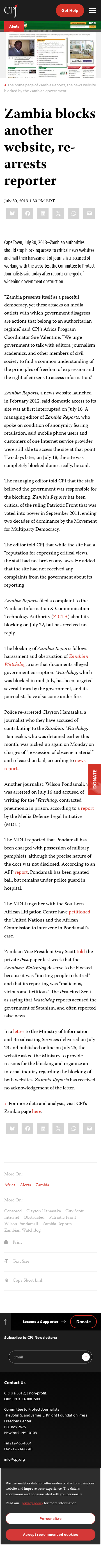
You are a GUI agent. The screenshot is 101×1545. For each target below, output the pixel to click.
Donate (83, 1321)
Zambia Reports (57, 1224)
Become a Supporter (40, 1321)
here (36, 1112)
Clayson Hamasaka (43, 1211)
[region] (50, 1506)
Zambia (42, 1185)
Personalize (50, 1519)
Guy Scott (74, 1211)
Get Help (70, 10)
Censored (13, 1211)
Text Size (20, 1261)
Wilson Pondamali (21, 1224)
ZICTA (60, 617)
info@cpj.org (14, 1459)
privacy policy (32, 1503)
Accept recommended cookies (50, 1534)
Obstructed (34, 1218)
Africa (9, 1185)
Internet (11, 1218)
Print (17, 1242)
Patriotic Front (62, 1218)
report (87, 808)
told (81, 952)
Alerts (14, 26)
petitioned (79, 912)
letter (18, 1032)
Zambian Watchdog (22, 1230)
